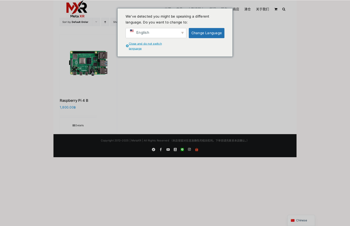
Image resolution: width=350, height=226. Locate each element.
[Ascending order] (105, 22)
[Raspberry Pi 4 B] (88, 63)
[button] (283, 8)
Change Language (206, 33)
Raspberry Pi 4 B (74, 100)
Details (79, 125)
